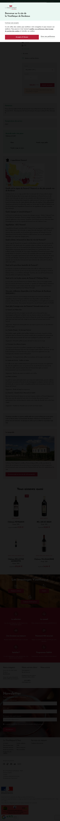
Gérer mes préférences (48, 36)
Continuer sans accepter (12, 23)
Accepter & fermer (22, 37)
